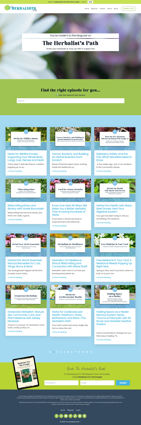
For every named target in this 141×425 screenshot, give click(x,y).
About (116, 9)
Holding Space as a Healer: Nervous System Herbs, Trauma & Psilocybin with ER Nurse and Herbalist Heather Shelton (113, 318)
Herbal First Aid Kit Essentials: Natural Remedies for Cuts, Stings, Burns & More (25, 263)
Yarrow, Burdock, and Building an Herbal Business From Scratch (70, 157)
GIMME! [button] (123, 383)
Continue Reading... (15, 171)
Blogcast (71, 410)
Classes (102, 9)
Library (109, 9)
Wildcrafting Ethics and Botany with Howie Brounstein (26, 207)
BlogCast (94, 9)
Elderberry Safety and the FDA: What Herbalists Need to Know (114, 157)
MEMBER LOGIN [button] (128, 8)
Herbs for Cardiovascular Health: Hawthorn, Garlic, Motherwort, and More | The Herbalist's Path (69, 316)
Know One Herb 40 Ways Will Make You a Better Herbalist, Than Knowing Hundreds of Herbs (69, 210)
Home (87, 9)
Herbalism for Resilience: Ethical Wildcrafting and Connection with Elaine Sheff (69, 263)
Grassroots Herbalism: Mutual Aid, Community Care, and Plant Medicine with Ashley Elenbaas (26, 316)
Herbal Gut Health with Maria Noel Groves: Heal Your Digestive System (114, 208)
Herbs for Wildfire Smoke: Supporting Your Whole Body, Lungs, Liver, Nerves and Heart (26, 157)
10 (87, 352)
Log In (78, 410)
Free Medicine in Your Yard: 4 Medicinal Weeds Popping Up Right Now (114, 263)
